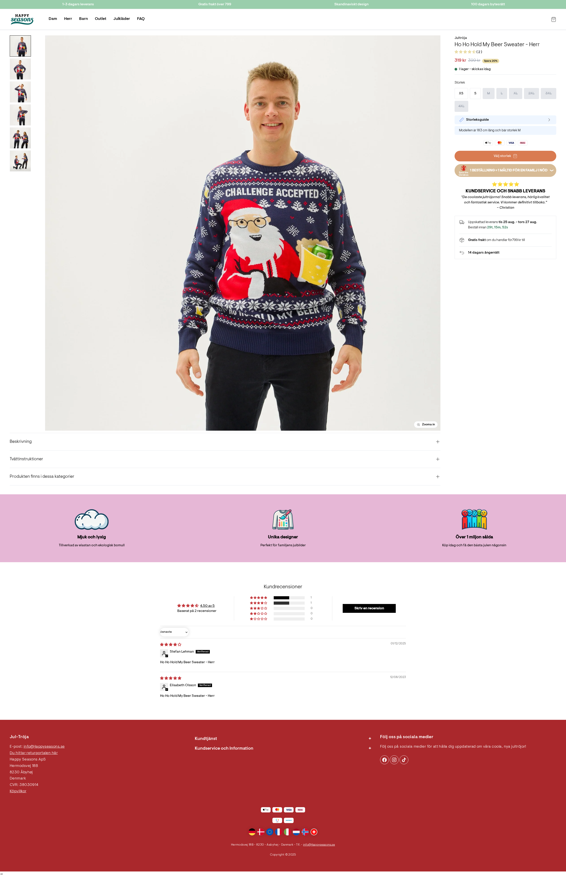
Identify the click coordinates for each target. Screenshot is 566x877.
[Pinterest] (394, 760)
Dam (53, 19)
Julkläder (121, 19)
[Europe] (269, 831)
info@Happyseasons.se (44, 747)
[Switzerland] (313, 831)
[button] (465, 52)
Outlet (100, 19)
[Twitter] (404, 760)
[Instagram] (384, 760)
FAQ (141, 19)
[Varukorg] (553, 19)
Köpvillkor (18, 791)
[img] (170, 645)
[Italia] (287, 831)
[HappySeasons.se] (22, 19)
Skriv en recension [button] (369, 608)
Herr (68, 19)
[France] (278, 831)
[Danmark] (260, 831)
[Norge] (305, 831)
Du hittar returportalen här (34, 753)
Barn (83, 19)
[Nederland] (296, 831)
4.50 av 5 (207, 606)
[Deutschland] (252, 831)
